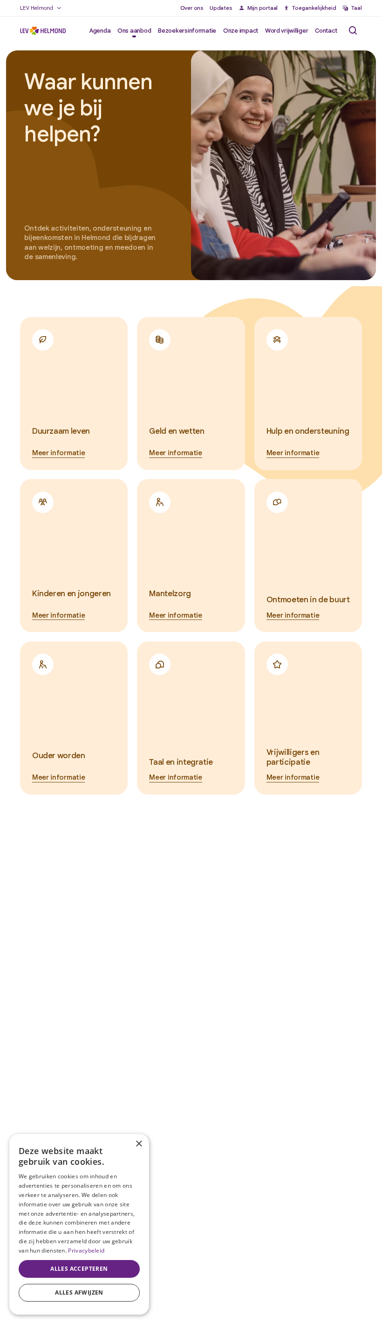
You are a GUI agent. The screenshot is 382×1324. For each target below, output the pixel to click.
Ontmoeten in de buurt (308, 599)
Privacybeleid (86, 1250)
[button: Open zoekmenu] (353, 30)
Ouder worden (58, 755)
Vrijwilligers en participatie (292, 757)
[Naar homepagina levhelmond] (43, 31)
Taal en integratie (181, 762)
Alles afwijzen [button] (79, 1292)
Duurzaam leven (61, 431)
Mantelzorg (170, 593)
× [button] (138, 1144)
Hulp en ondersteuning (307, 431)
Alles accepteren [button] (79, 1269)
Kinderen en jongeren (71, 593)
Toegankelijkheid (314, 8)
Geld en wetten (176, 431)
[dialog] (79, 1224)
